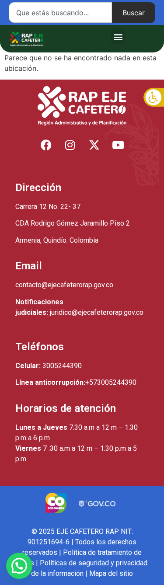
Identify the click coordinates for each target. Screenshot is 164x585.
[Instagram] (70, 145)
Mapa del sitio (111, 573)
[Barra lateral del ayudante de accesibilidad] (153, 97)
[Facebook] (46, 145)
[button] (118, 36)
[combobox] (60, 12)
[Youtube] (118, 145)
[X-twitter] (94, 145)
